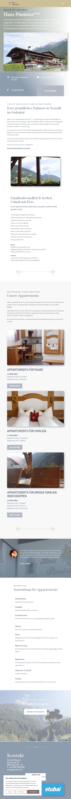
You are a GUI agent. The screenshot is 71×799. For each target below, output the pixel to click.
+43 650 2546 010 (17, 90)
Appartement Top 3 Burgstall (16, 503)
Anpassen (10, 792)
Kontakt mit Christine (35, 712)
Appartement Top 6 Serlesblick (17, 376)
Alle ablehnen (21, 792)
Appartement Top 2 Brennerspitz (17, 508)
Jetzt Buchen (50, 91)
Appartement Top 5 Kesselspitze (17, 438)
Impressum (36, 775)
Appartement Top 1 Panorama (16, 505)
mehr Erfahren (14, 386)
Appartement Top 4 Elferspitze (16, 379)
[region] (22, 785)
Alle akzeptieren (33, 792)
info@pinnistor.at (47, 77)
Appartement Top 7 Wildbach (16, 440)
